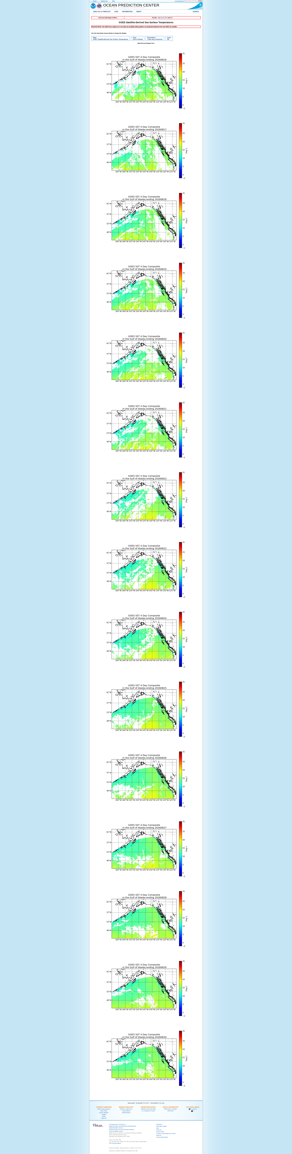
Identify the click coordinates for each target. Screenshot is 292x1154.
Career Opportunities (162, 1137)
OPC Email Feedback (115, 1143)
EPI (171, 18)
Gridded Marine (126, 1112)
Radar (104, 1116)
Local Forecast (179, 1)
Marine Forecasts (126, 1107)
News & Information (170, 1107)
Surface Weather (103, 1112)
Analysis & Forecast (102, 11)
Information (127, 11)
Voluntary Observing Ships (148, 1109)
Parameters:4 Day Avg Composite (154, 39)
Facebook (193, 1109)
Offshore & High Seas (126, 1109)
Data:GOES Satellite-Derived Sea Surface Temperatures (109, 39)
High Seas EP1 (162, 18)
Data (116, 11)
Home (94, 1)
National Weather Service (116, 1128)
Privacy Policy (160, 1131)
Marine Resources (148, 1107)
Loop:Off (168, 39)
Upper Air (103, 1118)
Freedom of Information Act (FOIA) (165, 1133)
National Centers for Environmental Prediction (121, 1129)
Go (200, 1)
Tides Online (103, 1110)
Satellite (104, 1114)
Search (196, 11)
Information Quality (161, 1126)
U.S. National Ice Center (148, 1110)
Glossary (158, 1130)
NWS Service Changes (170, 1109)
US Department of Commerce (117, 1124)
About (138, 11)
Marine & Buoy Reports (103, 1109)
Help (157, 1128)
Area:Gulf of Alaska (137, 39)
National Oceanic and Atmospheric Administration (124, 7)
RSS (113, 1)
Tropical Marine (126, 1110)
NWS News (170, 1110)
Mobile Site (104, 1)
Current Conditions (104, 1107)
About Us (158, 1135)
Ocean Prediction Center (131, 5)
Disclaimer (159, 1124)
